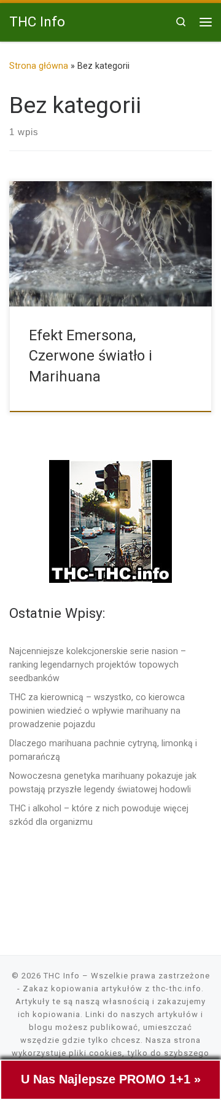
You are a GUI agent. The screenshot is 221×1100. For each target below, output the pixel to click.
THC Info (62, 975)
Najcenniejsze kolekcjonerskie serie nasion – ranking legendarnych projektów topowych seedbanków (97, 664)
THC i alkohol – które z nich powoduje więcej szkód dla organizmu (98, 815)
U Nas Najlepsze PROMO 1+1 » (111, 1079)
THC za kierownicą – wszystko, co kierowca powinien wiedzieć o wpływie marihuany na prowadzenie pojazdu (97, 710)
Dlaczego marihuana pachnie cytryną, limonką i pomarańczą (103, 750)
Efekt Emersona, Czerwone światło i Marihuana (90, 356)
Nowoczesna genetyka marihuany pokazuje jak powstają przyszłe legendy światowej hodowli (102, 782)
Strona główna (38, 66)
